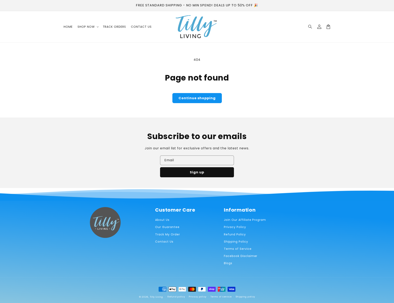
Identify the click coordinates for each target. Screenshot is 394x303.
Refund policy (176, 296)
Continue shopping (197, 98)
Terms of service (221, 296)
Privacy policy (197, 296)
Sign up (197, 172)
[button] (310, 26)
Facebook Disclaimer (240, 256)
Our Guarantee (167, 227)
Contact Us (164, 242)
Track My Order (167, 234)
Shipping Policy (236, 242)
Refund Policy (235, 234)
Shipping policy (245, 296)
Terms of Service (237, 249)
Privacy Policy (235, 227)
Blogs (228, 263)
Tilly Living (156, 296)
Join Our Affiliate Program (245, 220)
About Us (162, 220)
